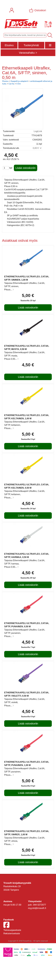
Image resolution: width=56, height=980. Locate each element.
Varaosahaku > (28, 52)
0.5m (18, 84)
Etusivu (9, 45)
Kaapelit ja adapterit (19, 81)
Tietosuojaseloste (12, 930)
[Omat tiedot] (11, 10)
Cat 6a (11, 84)
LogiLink (38, 131)
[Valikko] (50, 45)
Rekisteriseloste (11, 933)
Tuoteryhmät (31, 45)
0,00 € (36, 148)
